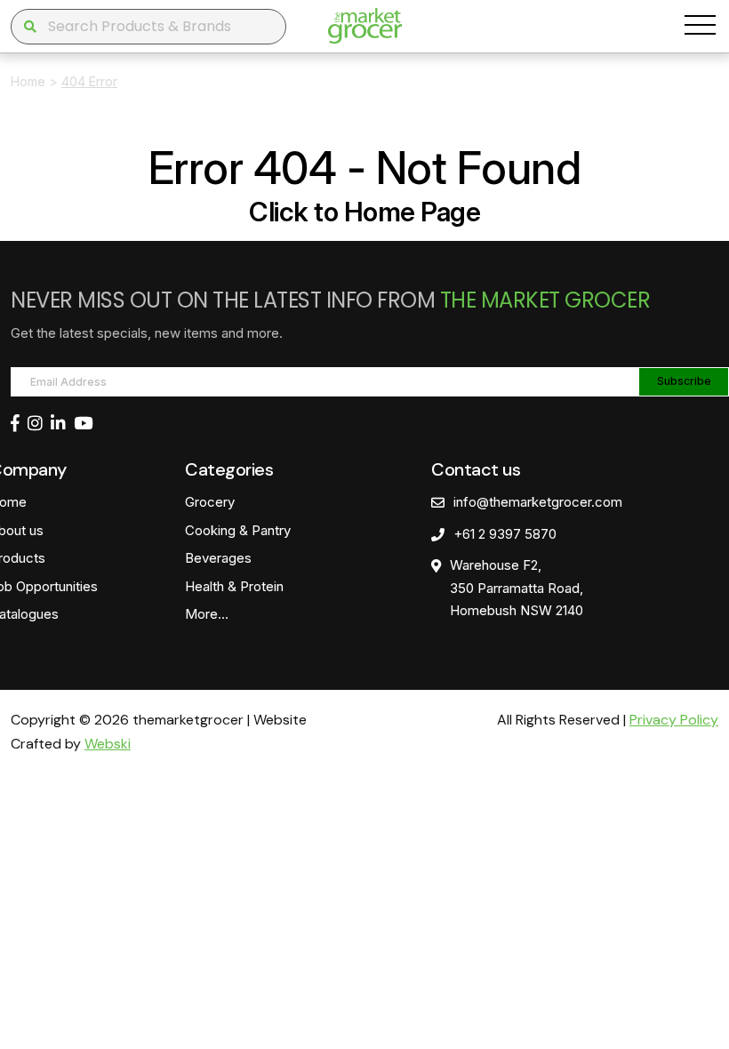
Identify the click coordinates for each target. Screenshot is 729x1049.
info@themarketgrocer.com (537, 501)
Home (28, 81)
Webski (107, 743)
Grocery (210, 501)
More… (206, 613)
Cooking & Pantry (238, 530)
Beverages (218, 557)
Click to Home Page (364, 212)
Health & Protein (234, 586)
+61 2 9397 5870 (505, 533)
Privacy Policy (673, 719)
